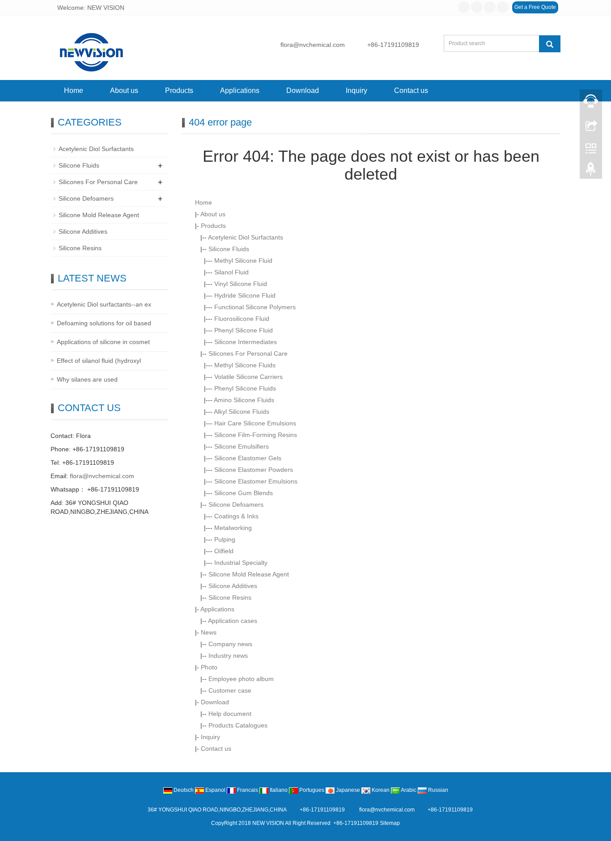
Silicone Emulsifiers (241, 446)
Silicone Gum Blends (243, 492)
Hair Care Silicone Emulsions (255, 423)
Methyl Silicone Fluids (245, 365)
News (208, 632)
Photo (209, 667)
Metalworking (233, 527)
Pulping (224, 539)
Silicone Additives (232, 585)
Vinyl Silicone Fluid (240, 283)
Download (302, 90)
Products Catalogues (237, 725)
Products (179, 90)
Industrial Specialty (240, 562)
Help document (229, 713)
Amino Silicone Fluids (244, 400)
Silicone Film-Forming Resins (255, 434)
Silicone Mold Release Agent (248, 574)
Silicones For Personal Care (248, 353)
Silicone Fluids (228, 248)
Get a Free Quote (535, 7)
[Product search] (549, 43)
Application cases (232, 620)
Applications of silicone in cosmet (103, 341)
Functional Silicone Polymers (255, 307)
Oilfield (223, 551)
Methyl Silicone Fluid (243, 260)
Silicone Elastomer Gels (247, 458)
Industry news (228, 655)
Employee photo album (241, 678)
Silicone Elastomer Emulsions (255, 481)
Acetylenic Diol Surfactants (245, 237)
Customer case (229, 690)
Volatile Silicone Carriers (248, 376)
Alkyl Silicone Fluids (241, 411)
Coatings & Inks (236, 516)
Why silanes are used (87, 379)
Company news (230, 644)
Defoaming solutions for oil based (104, 323)
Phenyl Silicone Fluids (245, 388)
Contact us (411, 90)
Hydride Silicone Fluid (245, 295)
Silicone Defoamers (235, 504)
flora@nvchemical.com (312, 44)
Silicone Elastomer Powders (253, 469)
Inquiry (356, 90)
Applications (239, 90)
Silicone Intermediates (245, 341)
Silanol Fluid (231, 272)
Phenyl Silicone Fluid (243, 330)
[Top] (591, 171)
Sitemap (390, 823)
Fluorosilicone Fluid (241, 318)
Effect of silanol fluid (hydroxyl (99, 360)
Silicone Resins (229, 597)
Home (73, 90)
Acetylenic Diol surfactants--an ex (104, 304)
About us (124, 90)
